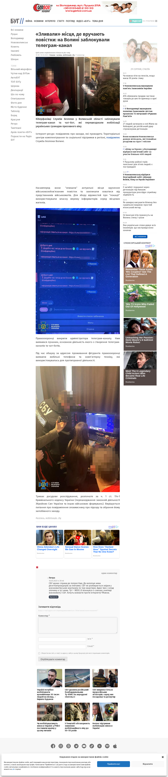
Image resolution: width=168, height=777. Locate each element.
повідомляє (113, 137)
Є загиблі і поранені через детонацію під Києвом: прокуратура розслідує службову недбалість (139, 191)
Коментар (44, 616)
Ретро (14, 123)
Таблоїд (15, 111)
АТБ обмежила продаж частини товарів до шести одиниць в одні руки (139, 98)
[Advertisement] (22, 181)
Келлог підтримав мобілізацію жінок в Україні (102, 725)
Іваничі (15, 50)
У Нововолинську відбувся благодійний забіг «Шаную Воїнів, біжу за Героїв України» (139, 177)
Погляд (70, 21)
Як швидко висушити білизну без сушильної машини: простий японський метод (140, 205)
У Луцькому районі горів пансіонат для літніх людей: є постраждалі (138, 164)
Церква (15, 86)
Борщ (14, 115)
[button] (162, 757)
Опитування (18, 98)
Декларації (17, 90)
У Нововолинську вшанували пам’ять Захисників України (138, 87)
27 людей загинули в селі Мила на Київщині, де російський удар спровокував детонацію (140, 126)
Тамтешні (16, 128)
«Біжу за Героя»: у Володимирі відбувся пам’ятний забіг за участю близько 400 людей (140, 151)
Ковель (15, 46)
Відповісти (53, 597)
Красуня (15, 119)
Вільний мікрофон (21, 69)
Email (90, 646)
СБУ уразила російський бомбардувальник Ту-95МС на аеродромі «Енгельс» (76, 693)
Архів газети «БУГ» (21, 132)
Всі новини (17, 29)
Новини (38, 21)
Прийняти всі (113, 764)
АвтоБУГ (15, 77)
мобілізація (67, 55)
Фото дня (16, 102)
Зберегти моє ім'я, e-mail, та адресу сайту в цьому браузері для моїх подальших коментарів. (75, 653)
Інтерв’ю (50, 21)
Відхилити (148, 764)
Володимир (17, 38)
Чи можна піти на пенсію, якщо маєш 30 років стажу (139, 76)
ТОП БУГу (16, 81)
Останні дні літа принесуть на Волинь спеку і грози (138, 216)
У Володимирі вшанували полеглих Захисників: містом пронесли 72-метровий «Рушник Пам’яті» (140, 112)
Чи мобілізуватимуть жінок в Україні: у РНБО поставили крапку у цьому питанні (48, 727)
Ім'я (90, 639)
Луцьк (14, 34)
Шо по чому (17, 94)
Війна (29, 21)
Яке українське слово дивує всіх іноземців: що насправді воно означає (139, 227)
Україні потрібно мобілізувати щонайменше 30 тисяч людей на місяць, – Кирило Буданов (48, 694)
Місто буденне (19, 107)
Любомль (16, 55)
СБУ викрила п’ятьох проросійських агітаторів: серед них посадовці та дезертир (104, 693)
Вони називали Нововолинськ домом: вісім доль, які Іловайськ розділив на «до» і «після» (139, 139)
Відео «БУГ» (83, 21)
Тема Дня (97, 21)
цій (13, 769)
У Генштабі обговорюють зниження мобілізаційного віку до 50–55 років (77, 727)
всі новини (140, 236)
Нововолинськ (19, 42)
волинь (59, 55)
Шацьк (15, 59)
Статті (60, 21)
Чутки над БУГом (20, 73)
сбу (73, 55)
